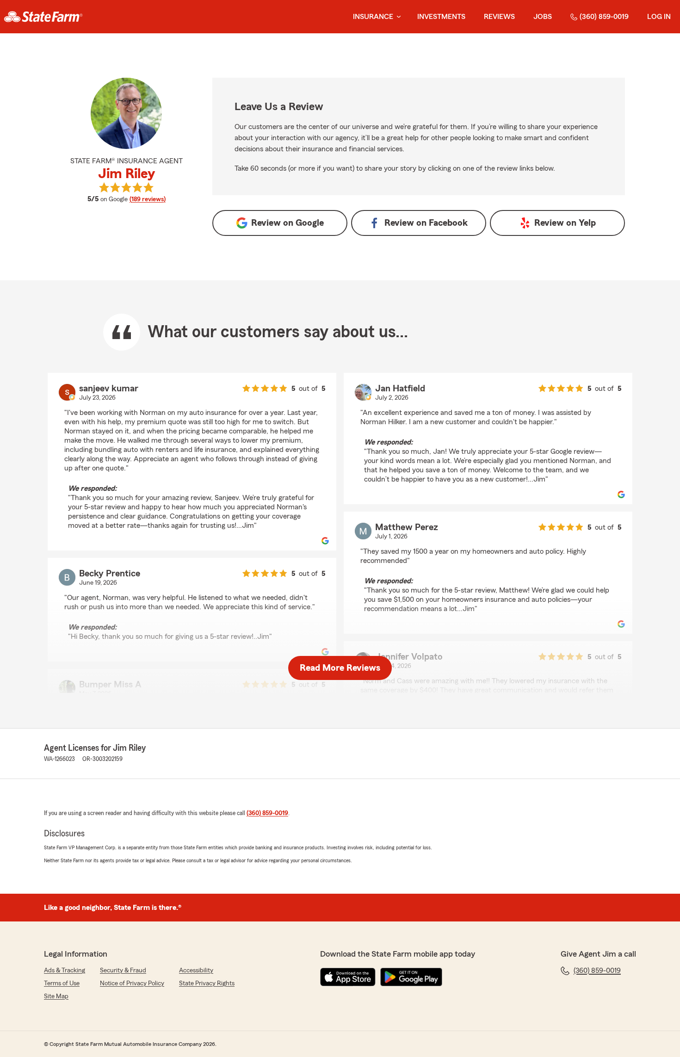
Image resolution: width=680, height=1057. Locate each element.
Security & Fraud (123, 970)
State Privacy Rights (207, 983)
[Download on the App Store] (348, 977)
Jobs (542, 16)
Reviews (499, 16)
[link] (43, 16)
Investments (441, 16)
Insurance (373, 16)
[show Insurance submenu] (397, 17)
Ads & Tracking (64, 970)
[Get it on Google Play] (411, 977)
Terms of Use (62, 983)
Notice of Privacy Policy (132, 983)
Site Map (56, 996)
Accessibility (196, 970)
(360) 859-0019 (604, 16)
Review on (287, 223)
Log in (659, 16)
